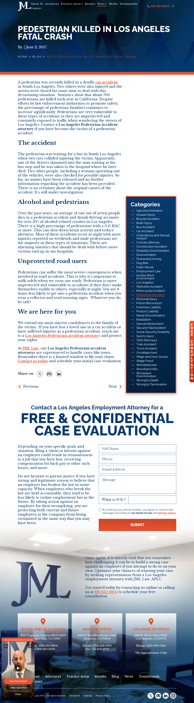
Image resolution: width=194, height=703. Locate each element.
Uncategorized (146, 352)
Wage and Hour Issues (152, 356)
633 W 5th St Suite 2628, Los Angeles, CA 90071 (151, 637)
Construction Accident (151, 246)
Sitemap (87, 695)
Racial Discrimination (150, 315)
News (101, 3)
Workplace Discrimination (146, 375)
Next (113, 386)
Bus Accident (145, 227)
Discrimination (146, 254)
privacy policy (167, 512)
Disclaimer (74, 695)
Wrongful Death (147, 380)
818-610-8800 (160, 6)
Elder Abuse (145, 267)
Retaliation (143, 319)
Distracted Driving (148, 258)
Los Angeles (145, 282)
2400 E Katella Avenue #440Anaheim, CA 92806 (97, 637)
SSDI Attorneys (146, 340)
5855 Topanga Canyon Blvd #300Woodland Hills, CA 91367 (43, 637)
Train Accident (146, 344)
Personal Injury (146, 298)
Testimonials (128, 3)
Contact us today (33, 361)
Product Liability (147, 311)
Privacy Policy (103, 695)
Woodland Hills (147, 368)
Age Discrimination (149, 210)
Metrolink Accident (149, 286)
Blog (37, 56)
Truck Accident (146, 348)
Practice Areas (71, 3)
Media (113, 3)
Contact (36, 8)
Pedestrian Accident (150, 294)
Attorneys (52, 3)
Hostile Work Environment (145, 277)
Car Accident (145, 231)
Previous (31, 386)
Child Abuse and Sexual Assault (152, 237)
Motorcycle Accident (150, 290)
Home (23, 56)
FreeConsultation (191, 351)
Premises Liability (148, 307)
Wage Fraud (144, 360)
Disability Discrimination (152, 250)
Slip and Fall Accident (151, 327)
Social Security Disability (153, 331)
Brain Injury (144, 222)
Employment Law (148, 271)
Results (90, 3)
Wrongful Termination (151, 384)
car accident (106, 82)
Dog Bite (142, 262)
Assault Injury (145, 214)
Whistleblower (146, 364)
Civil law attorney (148, 242)
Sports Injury (145, 336)
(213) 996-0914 (156, 645)
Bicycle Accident (147, 218)
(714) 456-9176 (102, 645)
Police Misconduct (149, 303)
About (34, 676)
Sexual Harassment (149, 323)
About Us (37, 3)
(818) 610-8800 (48, 645)
